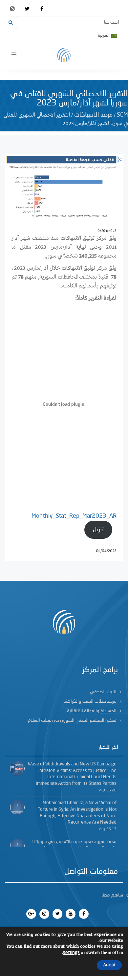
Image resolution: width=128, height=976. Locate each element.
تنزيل (98, 530)
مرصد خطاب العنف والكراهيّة (90, 701)
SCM (122, 115)
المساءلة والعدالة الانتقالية (92, 711)
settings (71, 952)
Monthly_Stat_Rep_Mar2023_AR (74, 516)
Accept (109, 965)
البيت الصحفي (103, 692)
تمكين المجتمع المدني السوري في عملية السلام (72, 720)
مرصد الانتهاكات (93, 115)
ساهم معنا (112, 895)
